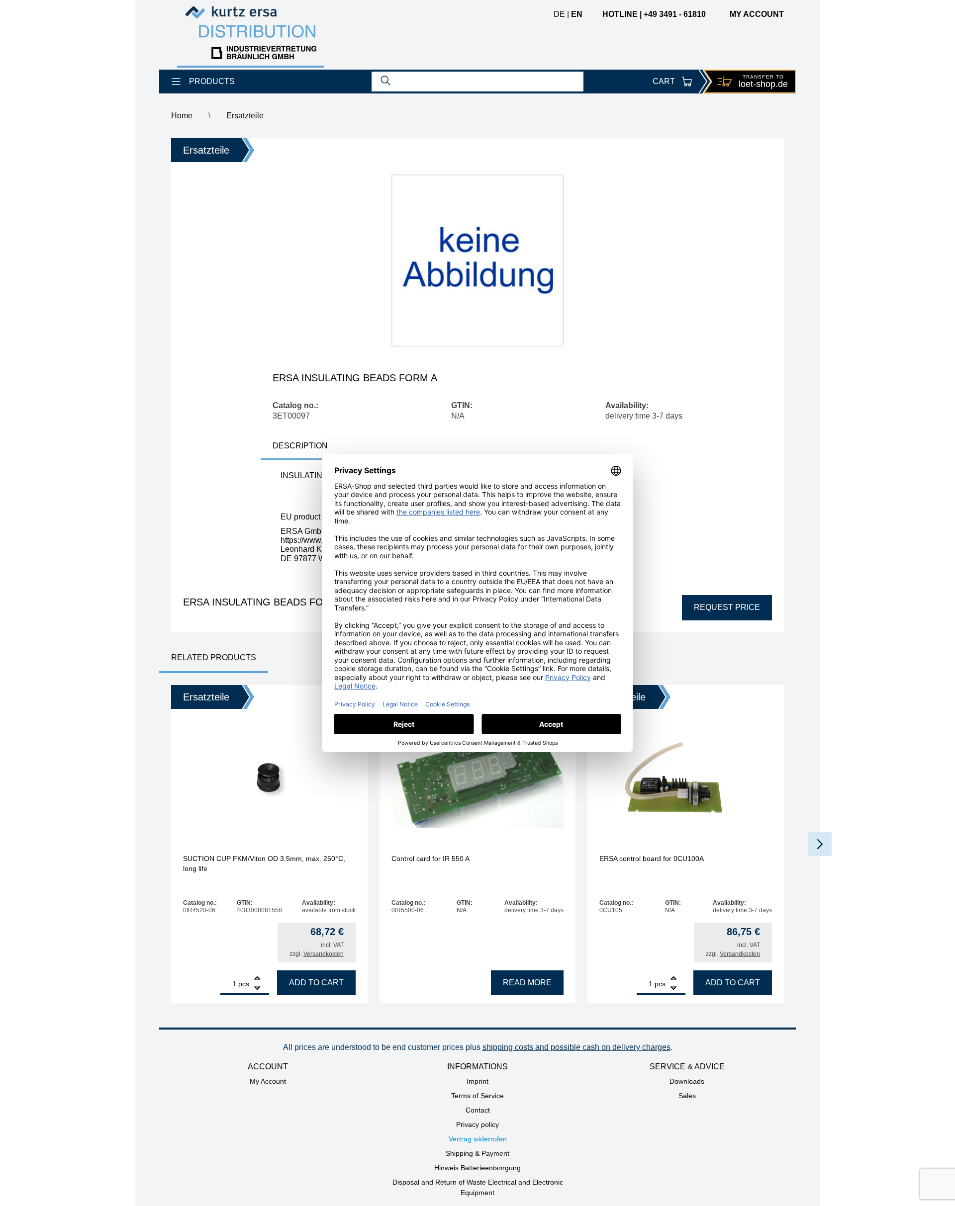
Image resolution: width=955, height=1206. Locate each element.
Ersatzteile (245, 115)
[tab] (300, 446)
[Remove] (257, 988)
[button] (820, 844)
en (576, 14)
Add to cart (316, 982)
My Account (268, 1081)
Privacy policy (477, 1124)
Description (300, 445)
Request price (727, 607)
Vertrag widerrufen (478, 1139)
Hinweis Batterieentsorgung (477, 1168)
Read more (527, 982)
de (559, 14)
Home (181, 115)
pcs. (244, 983)
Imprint (477, 1081)
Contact (478, 1110)
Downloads (686, 1081)
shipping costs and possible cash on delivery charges (576, 1047)
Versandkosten (323, 953)
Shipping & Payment (477, 1153)
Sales (687, 1096)
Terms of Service (477, 1096)
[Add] (257, 979)
